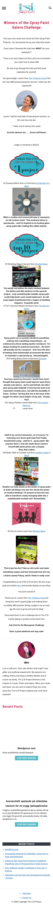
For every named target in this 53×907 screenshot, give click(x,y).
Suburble (42, 359)
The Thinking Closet (37, 78)
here (19, 586)
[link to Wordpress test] (26, 728)
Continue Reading (26, 758)
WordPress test (11, 850)
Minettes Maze (41, 264)
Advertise (26, 893)
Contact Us (26, 898)
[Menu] (4, 8)
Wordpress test (26, 748)
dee (26, 662)
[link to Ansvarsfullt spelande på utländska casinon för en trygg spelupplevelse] (26, 780)
